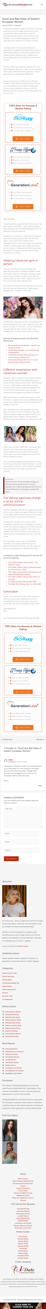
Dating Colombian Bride (13, 1025)
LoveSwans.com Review (13, 1068)
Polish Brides (23, 1236)
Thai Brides (23, 1248)
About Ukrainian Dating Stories (23, 1181)
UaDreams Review (11, 1054)
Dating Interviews (8, 976)
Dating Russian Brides (12, 1017)
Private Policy (23, 1191)
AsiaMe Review (10, 1065)
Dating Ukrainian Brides (13, 1020)
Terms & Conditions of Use (23, 1193)
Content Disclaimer (23, 1188)
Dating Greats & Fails (9, 973)
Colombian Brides (23, 1255)
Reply (40, 785)
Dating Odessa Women (13, 1012)
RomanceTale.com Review (23, 1225)
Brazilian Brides (23, 1258)
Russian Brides (23, 1239)
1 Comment (17, 25)
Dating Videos (7, 980)
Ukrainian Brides (23, 1246)
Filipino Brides (23, 1253)
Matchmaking (7, 986)
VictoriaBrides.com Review (14, 1071)
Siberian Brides (23, 1243)
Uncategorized (7, 999)
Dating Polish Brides (12, 1014)
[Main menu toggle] (42, 4)
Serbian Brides (23, 1241)
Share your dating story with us (23, 1198)
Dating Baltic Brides (12, 1036)
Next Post (40, 739)
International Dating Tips (10, 983)
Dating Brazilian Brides (13, 1023)
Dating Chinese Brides (12, 1028)
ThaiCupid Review (11, 1049)
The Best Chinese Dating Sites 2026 (22, 582)
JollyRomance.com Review (14, 1051)
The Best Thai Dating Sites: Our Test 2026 (24, 584)
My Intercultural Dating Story (23, 1183)
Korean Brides (23, 1251)
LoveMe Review (10, 1060)
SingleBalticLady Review (13, 1073)
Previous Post (6, 739)
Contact (23, 1186)
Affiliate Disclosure (23, 1195)
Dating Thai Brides (11, 1031)
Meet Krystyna (23, 946)
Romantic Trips (7, 996)
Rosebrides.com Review (23, 1228)
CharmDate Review (12, 1062)
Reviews (5, 993)
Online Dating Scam (9, 989)
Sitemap (23, 1200)
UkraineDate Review (12, 1057)
